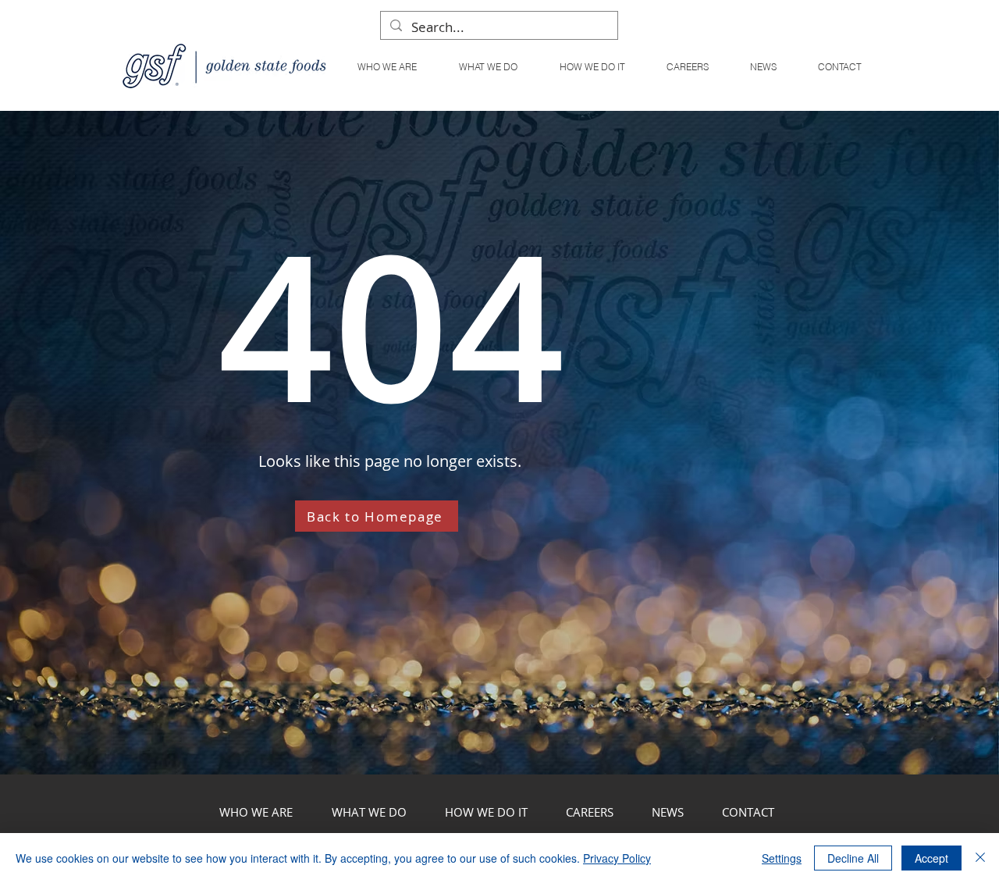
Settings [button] (782, 858)
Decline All (853, 858)
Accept (931, 858)
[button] (487, 66)
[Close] (980, 858)
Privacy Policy (617, 858)
